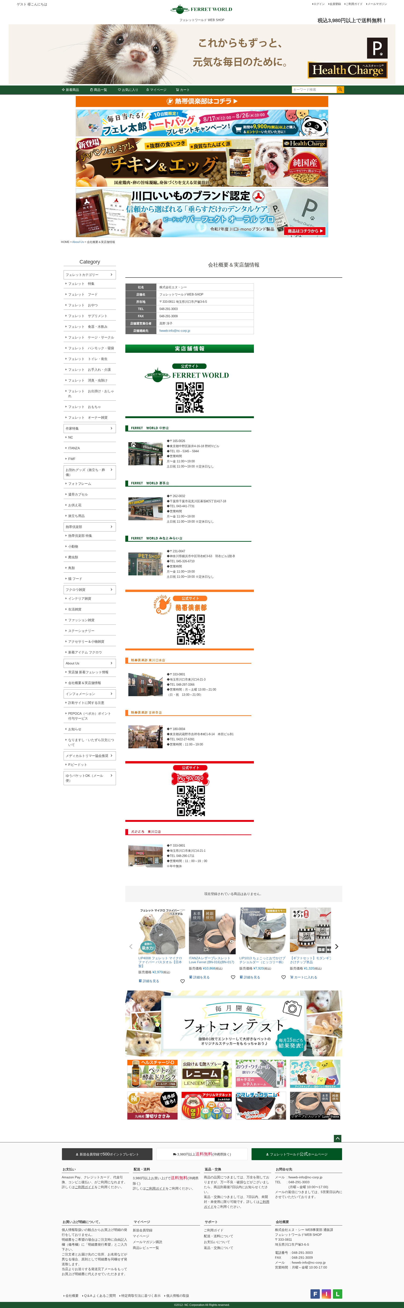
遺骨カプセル (78, 494)
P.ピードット (77, 764)
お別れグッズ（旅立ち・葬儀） (85, 472)
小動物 (73, 546)
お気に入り (130, 90)
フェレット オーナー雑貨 (88, 417)
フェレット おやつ (83, 305)
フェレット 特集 (81, 283)
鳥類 (71, 568)
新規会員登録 (142, 1230)
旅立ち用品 (76, 516)
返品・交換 (213, 1169)
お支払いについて (217, 1242)
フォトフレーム (79, 483)
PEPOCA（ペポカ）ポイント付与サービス (89, 716)
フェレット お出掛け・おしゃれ (91, 393)
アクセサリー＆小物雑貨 (86, 641)
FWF (72, 459)
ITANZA (74, 448)
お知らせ (74, 729)
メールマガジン (377, 4)
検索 (340, 89)
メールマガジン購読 (147, 1242)
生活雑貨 (74, 609)
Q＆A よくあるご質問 (100, 1295)
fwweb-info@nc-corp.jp (174, 330)
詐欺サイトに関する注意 (86, 703)
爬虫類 (73, 557)
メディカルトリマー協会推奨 (87, 756)
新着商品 (72, 90)
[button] (131, 946)
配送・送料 (142, 1169)
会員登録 (335, 4)
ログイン (319, 4)
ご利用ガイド (354, 4)
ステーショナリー (81, 631)
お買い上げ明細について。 (82, 1222)
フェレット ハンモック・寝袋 (91, 348)
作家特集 (72, 428)
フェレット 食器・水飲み (88, 326)
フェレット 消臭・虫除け (88, 380)
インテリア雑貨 (79, 598)
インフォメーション (80, 694)
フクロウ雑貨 (75, 590)
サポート (211, 1222)
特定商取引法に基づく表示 (141, 1295)
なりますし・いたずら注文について (91, 742)
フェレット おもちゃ (84, 407)
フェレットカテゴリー (82, 275)
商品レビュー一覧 (146, 1248)
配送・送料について (218, 1236)
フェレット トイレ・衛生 (88, 359)
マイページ (158, 90)
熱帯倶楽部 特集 (80, 536)
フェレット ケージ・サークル (91, 337)
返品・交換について (218, 1248)
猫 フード (75, 579)
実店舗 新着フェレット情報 (88, 672)
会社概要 (282, 1222)
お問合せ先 (284, 1169)
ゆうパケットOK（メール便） (84, 778)
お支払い (69, 1169)
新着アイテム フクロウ (86, 652)
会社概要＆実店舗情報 (84, 683)
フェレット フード (83, 294)
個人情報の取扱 (177, 1295)
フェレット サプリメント (88, 316)
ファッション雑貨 (81, 620)
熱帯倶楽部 (74, 527)
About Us (78, 242)
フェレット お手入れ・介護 (89, 369)
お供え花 (74, 505)
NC (70, 437)
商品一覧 (100, 90)
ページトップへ (337, 1138)
